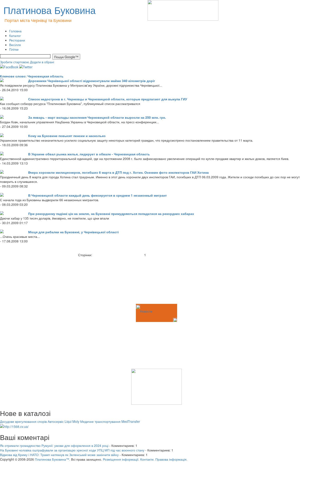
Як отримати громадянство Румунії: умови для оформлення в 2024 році (54, 445)
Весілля (15, 44)
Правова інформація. (171, 459)
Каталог (15, 35)
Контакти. (147, 459)
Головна (15, 31)
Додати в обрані (42, 62)
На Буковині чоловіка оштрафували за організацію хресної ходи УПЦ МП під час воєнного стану (72, 450)
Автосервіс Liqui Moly (63, 421)
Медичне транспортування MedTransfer (110, 421)
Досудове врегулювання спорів (23, 421)
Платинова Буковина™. (52, 459)
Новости (146, 311)
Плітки (14, 49)
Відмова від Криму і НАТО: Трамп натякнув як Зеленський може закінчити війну (59, 454)
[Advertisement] (23, 280)
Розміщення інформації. (121, 459)
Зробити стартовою (14, 62)
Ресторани (17, 40)
